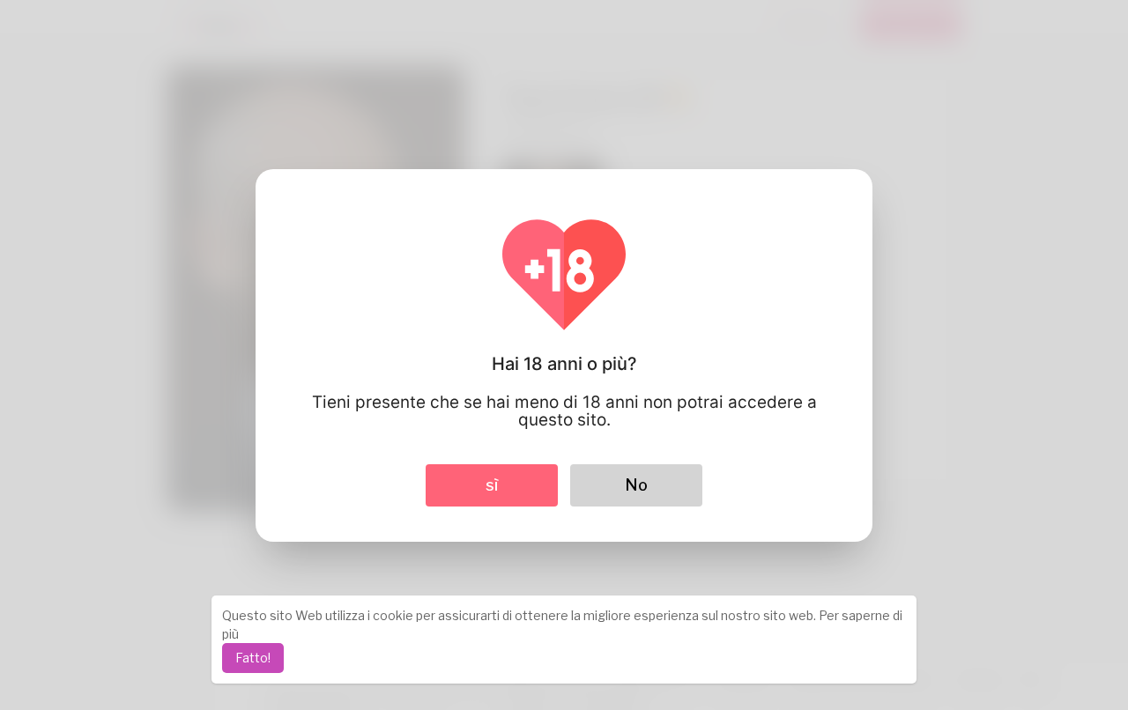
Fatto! (253, 657)
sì (492, 485)
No (636, 485)
